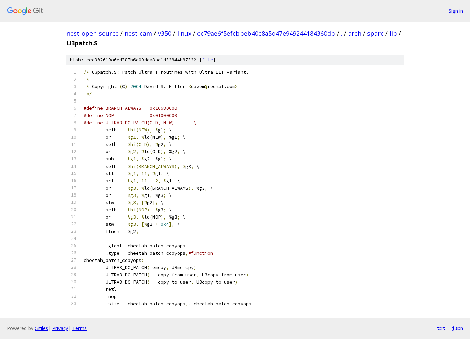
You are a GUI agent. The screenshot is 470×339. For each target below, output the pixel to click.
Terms (79, 328)
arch (354, 33)
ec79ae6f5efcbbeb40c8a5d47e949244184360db (266, 33)
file (207, 60)
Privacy (60, 328)
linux (184, 33)
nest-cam (138, 33)
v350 (164, 33)
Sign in (456, 11)
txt (441, 328)
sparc (375, 33)
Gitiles (41, 328)
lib (393, 33)
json (457, 328)
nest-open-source (92, 33)
